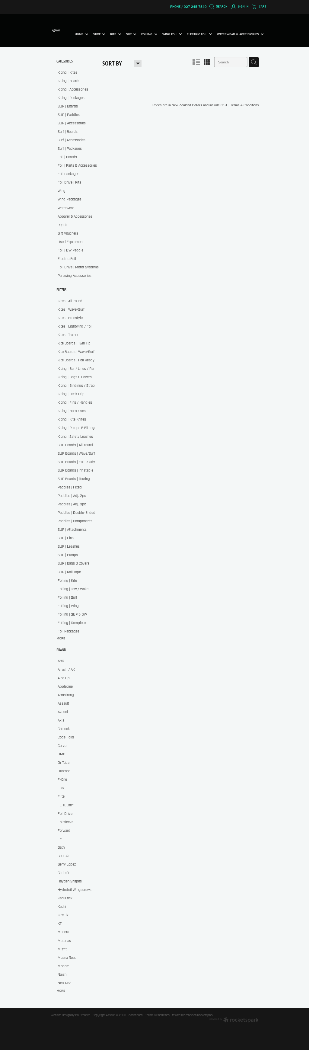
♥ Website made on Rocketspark (192, 1015)
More (61, 638)
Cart (262, 6)
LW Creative (82, 1015)
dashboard (136, 1015)
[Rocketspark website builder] (234, 1020)
